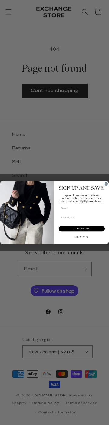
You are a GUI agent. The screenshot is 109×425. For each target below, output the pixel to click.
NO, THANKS (82, 237)
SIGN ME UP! (82, 228)
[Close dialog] (105, 184)
